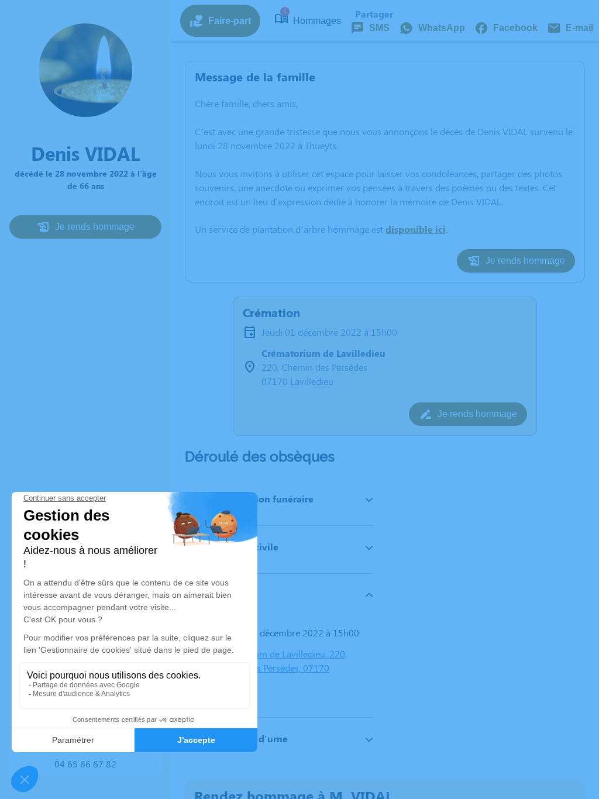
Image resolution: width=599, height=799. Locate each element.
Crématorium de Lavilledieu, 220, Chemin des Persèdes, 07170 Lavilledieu (280, 668)
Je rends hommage (95, 227)
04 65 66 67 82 (85, 763)
